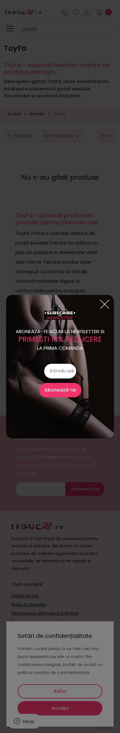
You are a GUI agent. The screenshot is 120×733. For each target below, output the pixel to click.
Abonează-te (60, 390)
